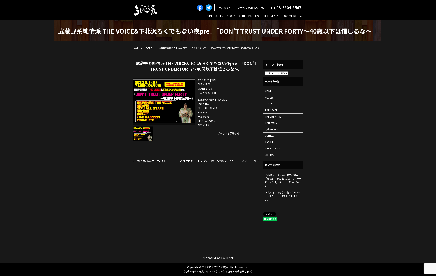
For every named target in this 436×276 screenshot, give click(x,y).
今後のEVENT (272, 129)
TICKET (269, 142)
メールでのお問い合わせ (251, 7)
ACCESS (219, 16)
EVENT (241, 16)
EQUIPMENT (290, 16)
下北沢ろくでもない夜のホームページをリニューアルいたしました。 (283, 196)
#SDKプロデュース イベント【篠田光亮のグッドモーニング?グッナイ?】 (218, 161)
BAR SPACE (254, 16)
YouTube (223, 7)
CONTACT (270, 135)
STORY (231, 16)
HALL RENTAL (272, 16)
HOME (209, 16)
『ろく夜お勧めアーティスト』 (151, 161)
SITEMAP (270, 154)
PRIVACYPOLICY (273, 148)
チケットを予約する (228, 133)
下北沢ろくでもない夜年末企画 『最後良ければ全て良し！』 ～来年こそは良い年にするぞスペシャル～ (283, 180)
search (300, 16)
